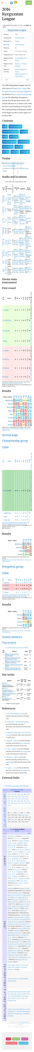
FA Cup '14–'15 (25, 924)
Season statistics (8, 147)
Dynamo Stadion (9, 242)
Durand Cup (15, 901)
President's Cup (25, 928)
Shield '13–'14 (11, 895)
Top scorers (18, 147)
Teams (5, 126)
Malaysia (23, 860)
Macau (18, 860)
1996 (22, 794)
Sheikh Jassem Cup (25, 944)
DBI (26, 396)
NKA (31, 396)
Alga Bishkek (19, 76)
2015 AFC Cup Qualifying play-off (31, 490)
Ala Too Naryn (3, 210)
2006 (12, 798)
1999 (9, 796)
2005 (9, 798)
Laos (20, 858)
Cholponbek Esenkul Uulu (22, 202)
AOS (19, 396)
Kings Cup (22, 888)
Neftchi (17, 63)
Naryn (6, 210)
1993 (12, 794)
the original (24, 743)
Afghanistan (11, 836)
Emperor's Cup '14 (24, 906)
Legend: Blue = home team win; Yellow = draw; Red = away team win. (16, 429)
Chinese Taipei (12, 845)
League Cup (15, 906)
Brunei (15, 843)
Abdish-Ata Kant (3, 199)
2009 (23, 798)
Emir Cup (17, 944)
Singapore (15, 876)
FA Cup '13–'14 (19, 895)
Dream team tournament (10, 131)
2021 (19, 803)
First (20, 883)
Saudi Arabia (11, 967)
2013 (6, 79)
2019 (12, 803)
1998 (28, 794)
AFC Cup (6, 44)
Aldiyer (6, 350)
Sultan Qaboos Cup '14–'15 (14, 935)
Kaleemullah (28, 256)
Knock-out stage (21, 994)
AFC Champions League (14, 991)
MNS (28, 396)
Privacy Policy (23, 1043)
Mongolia (16, 863)
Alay (12, 165)
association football (20, 94)
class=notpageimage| (9, 166)
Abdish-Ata (7, 320)
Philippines (19, 871)
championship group (31, 333)
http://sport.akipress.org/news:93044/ (12, 383)
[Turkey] (16, 220)
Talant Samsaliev (22, 256)
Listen (28, 2)
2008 (19, 798)
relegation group (31, 371)
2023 (26, 803)
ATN (16, 396)
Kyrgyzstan (15, 858)
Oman (23, 965)
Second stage (14, 136)
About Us (25, 1039)
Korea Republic (15, 856)
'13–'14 (23, 836)
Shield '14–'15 (13, 897)
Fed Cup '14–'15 (24, 899)
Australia (10, 888)
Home (8, 1039)
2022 (22, 803)
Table (5, 447)
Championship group (9, 142)
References (14, 152)
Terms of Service (11, 1043)
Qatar (27, 965)
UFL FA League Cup (25, 939)
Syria (9, 953)
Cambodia (20, 843)
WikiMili (5, 2)
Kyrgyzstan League (17, 30)
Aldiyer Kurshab (20, 74)
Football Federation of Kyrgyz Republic (16, 91)
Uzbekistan (11, 969)
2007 (16, 798)
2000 (12, 796)
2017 (28, 801)
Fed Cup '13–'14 (15, 899)
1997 (25, 794)
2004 (26, 796)
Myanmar (22, 863)
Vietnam (25, 883)
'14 (12, 878)
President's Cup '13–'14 (24, 957)
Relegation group (23, 142)
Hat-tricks (6, 152)
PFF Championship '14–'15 (15, 941)
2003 (23, 796)
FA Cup (27, 888)
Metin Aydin (16, 222)
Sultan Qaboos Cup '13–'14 (15, 933)
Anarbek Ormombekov (16, 212)
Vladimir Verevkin (10, 662)
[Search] (15, 2)
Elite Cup (18, 924)
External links (24, 152)
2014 (18, 801)
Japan (9, 854)
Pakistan (14, 937)
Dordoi (13, 172)
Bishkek (6, 242)
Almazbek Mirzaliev (22, 223)
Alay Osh (7, 330)
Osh (6, 220)
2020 (15, 803)
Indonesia (27, 849)
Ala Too (20, 166)
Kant (6, 199)
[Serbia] (16, 253)
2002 (19, 796)
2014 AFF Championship (23, 1011)
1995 (18, 794)
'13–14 (14, 869)
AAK (14, 396)
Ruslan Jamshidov (22, 244)
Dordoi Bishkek (20, 38)
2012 (12, 801)
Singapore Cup (12, 950)
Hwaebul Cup (22, 910)
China (25, 843)
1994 (15, 794)
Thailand (27, 878)
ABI (24, 396)
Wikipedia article (24, 1022)
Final (28, 994)
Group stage (13, 994)
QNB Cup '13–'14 (12, 946)
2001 (16, 796)
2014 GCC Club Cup (12, 978)
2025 (9, 805)
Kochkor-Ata (6, 270)
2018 (9, 803)
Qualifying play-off (19, 996)
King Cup (28, 946)
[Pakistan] (29, 254)
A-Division (20, 840)
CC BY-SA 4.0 (20, 1023)
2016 (25, 801)
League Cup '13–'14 (13, 957)
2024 (29, 803)
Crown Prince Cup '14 (25, 919)
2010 (27, 798)
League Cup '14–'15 (23, 897)
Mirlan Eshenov (16, 201)
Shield (9, 901)
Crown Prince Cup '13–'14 (19, 917)
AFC (17, 831)
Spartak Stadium (9, 254)
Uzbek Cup (19, 959)
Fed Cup (16, 919)
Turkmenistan (12, 880)
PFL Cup (24, 959)
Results (5, 136)
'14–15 (18, 869)
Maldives (10, 863)
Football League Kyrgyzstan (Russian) (17, 786)
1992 (9, 794)
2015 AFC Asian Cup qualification (16, 1009)
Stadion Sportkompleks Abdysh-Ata (9, 199)
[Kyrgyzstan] (16, 199)
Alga (13, 165)
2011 (9, 801)
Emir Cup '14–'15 (12, 921)
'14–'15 (27, 836)
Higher (17, 883)
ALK (21, 396)
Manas (17, 41)
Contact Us (16, 1039)
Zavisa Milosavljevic (16, 256)
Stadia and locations (15, 126)
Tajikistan (21, 878)
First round (23, 131)
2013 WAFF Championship (15, 1013)
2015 (27, 79)
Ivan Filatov (28, 242)
